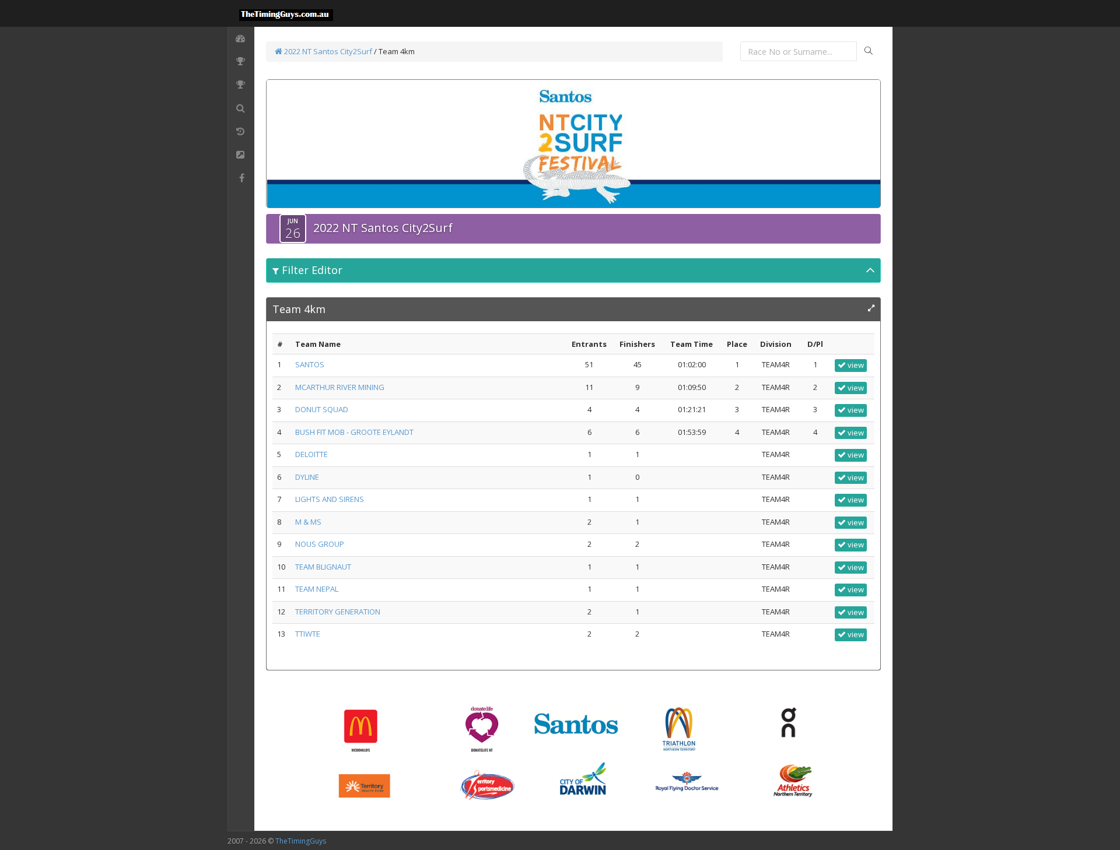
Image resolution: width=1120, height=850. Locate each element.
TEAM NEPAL (316, 589)
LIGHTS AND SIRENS (329, 499)
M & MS (308, 522)
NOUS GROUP (319, 544)
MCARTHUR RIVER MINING (339, 387)
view (855, 365)
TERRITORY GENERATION (337, 611)
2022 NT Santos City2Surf (327, 51)
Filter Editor (310, 270)
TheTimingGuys (300, 841)
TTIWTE (307, 633)
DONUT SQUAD (321, 409)
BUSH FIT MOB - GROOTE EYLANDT (354, 432)
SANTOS (309, 364)
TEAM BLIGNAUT (323, 566)
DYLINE (307, 477)
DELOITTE (311, 454)
